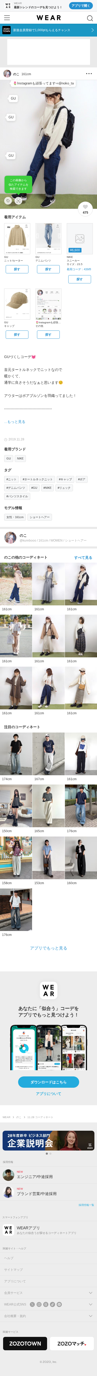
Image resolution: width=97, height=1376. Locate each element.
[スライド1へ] (47, 1154)
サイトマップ (13, 1270)
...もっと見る (14, 422)
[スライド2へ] (50, 1154)
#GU (34, 487)
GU (8, 458)
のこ (18, 1117)
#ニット (11, 479)
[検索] (90, 18)
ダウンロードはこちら (49, 1082)
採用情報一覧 (86, 1205)
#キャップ (65, 479)
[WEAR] (48, 17)
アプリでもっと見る (48, 948)
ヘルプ (8, 1258)
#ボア (81, 479)
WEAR (6, 1117)
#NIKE (47, 487)
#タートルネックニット (38, 479)
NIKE (20, 458)
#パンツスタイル (17, 496)
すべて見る (83, 557)
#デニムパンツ (15, 487)
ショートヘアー (40, 517)
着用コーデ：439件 (79, 269)
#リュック (64, 487)
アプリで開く (81, 5)
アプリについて (48, 1093)
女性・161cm (15, 517)
